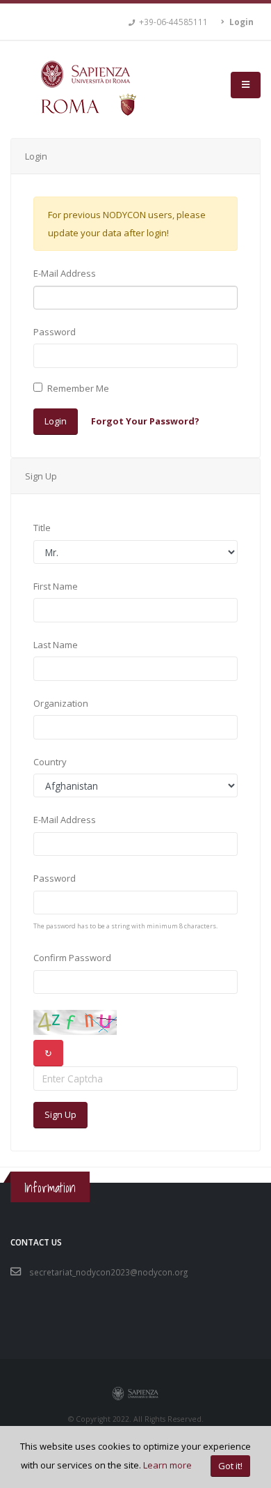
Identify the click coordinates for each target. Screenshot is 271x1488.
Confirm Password (72, 957)
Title (42, 527)
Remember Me (78, 388)
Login (55, 421)
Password (54, 331)
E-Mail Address (64, 273)
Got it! (230, 1465)
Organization (60, 703)
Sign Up (60, 1114)
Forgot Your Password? (145, 421)
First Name (55, 586)
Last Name (55, 644)
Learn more (167, 1465)
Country (50, 761)
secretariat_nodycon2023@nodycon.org (108, 1272)
